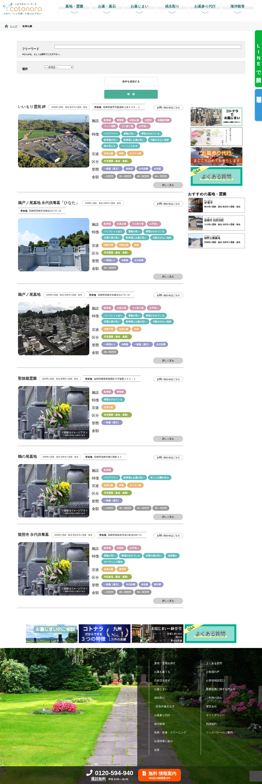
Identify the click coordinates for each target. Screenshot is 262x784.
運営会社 (211, 706)
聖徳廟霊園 (28, 378)
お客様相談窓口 (215, 680)
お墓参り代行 (162, 715)
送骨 (157, 749)
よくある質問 (214, 663)
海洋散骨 (159, 723)
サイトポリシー (215, 715)
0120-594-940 (114, 772)
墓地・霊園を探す (165, 663)
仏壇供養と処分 (163, 741)
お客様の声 (212, 671)
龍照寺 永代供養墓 (34, 534)
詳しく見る (168, 185)
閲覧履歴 (259, 94)
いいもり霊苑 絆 (32, 107)
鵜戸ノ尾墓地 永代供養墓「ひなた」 (49, 203)
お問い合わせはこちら (168, 107)
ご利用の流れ (214, 697)
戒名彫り (159, 697)
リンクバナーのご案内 (219, 732)
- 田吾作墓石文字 (164, 706)
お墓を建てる (162, 671)
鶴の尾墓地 (28, 456)
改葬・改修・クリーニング (170, 732)
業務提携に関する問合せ (220, 689)
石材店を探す (162, 680)
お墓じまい (161, 689)
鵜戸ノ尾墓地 (30, 294)
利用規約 (211, 723)
